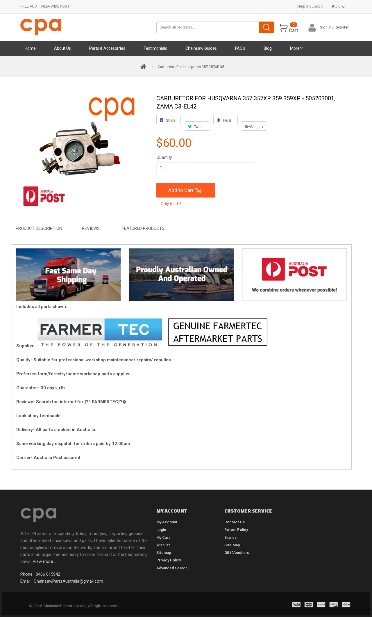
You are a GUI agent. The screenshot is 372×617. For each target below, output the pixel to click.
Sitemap (163, 552)
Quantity (164, 157)
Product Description (39, 228)
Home (30, 48)
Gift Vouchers (236, 552)
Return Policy (236, 529)
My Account (167, 522)
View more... (44, 561)
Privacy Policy (168, 560)
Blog (268, 48)
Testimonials (155, 48)
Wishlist (163, 545)
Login (161, 529)
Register (341, 27)
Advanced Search (171, 568)
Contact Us (234, 522)
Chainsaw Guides (201, 48)
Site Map (232, 545)
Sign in (325, 27)
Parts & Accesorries (107, 48)
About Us (62, 48)
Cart (293, 27)
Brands (230, 537)
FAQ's (240, 48)
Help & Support (310, 6)
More (295, 48)
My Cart (163, 537)
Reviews (91, 228)
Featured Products (143, 228)
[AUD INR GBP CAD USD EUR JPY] (339, 10)
